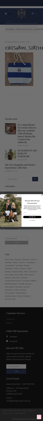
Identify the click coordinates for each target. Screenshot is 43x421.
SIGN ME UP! (32, 216)
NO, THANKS (32, 220)
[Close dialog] (41, 195)
